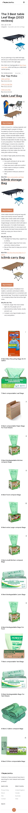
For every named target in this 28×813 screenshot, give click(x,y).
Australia (17, 796)
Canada (17, 793)
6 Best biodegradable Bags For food (12, 628)
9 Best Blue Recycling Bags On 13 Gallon (13, 359)
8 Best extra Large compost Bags (13, 527)
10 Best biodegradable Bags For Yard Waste (12, 695)
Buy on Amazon (7, 123)
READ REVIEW (8, 81)
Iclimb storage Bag (6, 84)
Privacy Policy (5, 790)
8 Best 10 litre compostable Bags (13, 761)
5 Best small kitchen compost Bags (12, 561)
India (16, 799)
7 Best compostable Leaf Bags (12, 393)
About (3, 793)
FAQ (2, 796)
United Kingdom (20, 790)
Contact (3, 799)
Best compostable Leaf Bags (15, 177)
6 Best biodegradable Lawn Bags (13, 594)
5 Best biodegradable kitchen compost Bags (12, 461)
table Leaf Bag (5, 79)
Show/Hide (17, 73)
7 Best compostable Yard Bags (12, 661)
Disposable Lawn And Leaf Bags (16, 27)
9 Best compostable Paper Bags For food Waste (13, 427)
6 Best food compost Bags (11, 495)
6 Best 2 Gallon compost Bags (12, 729)
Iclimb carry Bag (5, 90)
